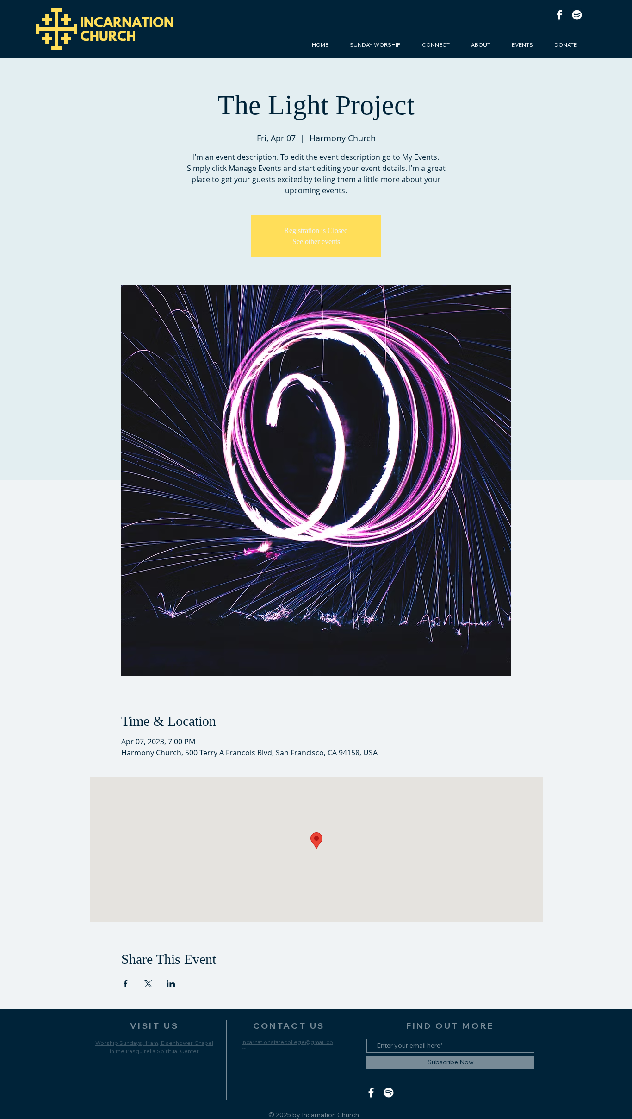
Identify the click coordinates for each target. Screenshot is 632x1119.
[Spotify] (576, 14)
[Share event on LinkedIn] (171, 983)
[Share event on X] (148, 983)
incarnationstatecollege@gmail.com (287, 1045)
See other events (316, 241)
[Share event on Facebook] (125, 983)
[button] (435, 45)
